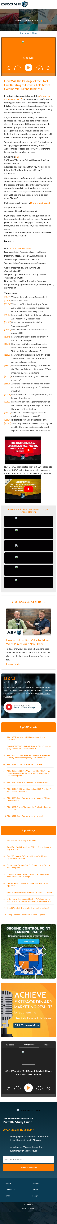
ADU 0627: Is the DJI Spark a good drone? (25, 764)
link (17, 156)
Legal (23, 1208)
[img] (8, 68)
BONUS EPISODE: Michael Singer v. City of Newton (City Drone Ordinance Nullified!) (29, 747)
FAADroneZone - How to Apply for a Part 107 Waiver (30, 892)
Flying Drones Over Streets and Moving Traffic (26, 914)
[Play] (29, 68)
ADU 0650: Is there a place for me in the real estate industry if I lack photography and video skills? (28, 756)
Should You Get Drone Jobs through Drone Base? (28, 908)
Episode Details (13, 664)
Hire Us (35, 1189)
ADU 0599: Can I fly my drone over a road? (25, 816)
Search (35, 1196)
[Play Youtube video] (28, 450)
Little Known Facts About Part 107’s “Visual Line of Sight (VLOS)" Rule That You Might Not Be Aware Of (29, 900)
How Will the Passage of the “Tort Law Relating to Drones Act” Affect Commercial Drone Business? (27, 85)
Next (34, 33)
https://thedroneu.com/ (20, 248)
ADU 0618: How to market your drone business (27, 782)
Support (36, 1183)
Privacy (31, 1208)
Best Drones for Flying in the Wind (22, 840)
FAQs (8, 1196)
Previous (24, 33)
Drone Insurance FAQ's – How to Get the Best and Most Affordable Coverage (28, 875)
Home (8, 1183)
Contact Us (10, 1189)
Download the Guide (28, 1167)
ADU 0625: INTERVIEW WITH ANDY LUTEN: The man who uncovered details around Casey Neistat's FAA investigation (28, 773)
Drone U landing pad (40, 202)
